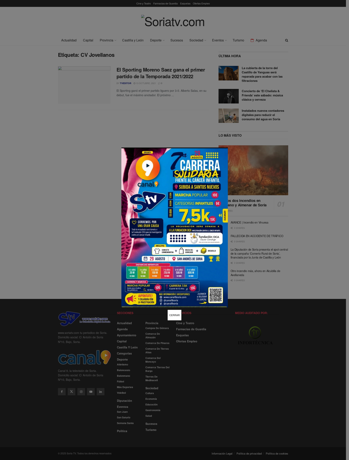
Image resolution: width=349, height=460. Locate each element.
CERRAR (174, 315)
